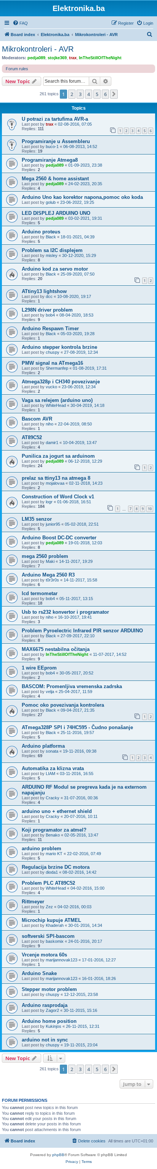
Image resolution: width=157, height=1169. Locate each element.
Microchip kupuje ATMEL (51, 920)
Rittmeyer (33, 901)
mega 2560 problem (45, 556)
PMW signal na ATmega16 (52, 363)
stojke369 (57, 57)
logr (49, 501)
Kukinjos (53, 1026)
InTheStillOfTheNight (100, 57)
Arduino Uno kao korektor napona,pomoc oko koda (82, 197)
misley (52, 255)
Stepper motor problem (49, 989)
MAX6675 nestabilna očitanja (56, 649)
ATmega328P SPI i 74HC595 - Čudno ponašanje (77, 727)
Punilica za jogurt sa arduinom (58, 456)
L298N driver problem (47, 310)
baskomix (55, 941)
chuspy (52, 352)
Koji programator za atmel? (54, 830)
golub (51, 202)
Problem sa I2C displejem (52, 250)
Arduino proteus (41, 232)
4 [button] (88, 94)
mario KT (54, 853)
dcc (49, 296)
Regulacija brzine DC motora (56, 867)
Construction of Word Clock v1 (58, 496)
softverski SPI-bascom (48, 936)
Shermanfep (57, 368)
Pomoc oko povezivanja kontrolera (63, 705)
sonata (52, 751)
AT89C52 (32, 437)
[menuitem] (20, 23)
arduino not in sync (45, 1040)
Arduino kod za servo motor (55, 269)
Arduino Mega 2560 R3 (48, 575)
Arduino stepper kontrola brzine (59, 347)
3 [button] (80, 94)
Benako (53, 835)
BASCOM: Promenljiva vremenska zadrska (72, 686)
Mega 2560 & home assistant (55, 178)
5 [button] (97, 94)
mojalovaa (55, 483)
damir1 (52, 442)
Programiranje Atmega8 (50, 160)
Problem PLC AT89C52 (48, 883)
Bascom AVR (37, 419)
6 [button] (105, 94)
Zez (49, 906)
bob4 (50, 315)
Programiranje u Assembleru (56, 141)
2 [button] (71, 94)
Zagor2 (52, 1010)
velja (50, 691)
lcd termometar (40, 593)
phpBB (58, 1155)
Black (51, 237)
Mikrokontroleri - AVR (38, 49)
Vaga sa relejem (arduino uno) (57, 400)
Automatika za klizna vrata (53, 768)
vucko (51, 386)
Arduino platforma (43, 746)
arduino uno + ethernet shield (57, 811)
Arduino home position (49, 1021)
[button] (114, 94)
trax (73, 57)
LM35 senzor (37, 519)
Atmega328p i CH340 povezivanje (61, 381)
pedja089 (36, 57)
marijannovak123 (61, 960)
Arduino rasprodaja (44, 1005)
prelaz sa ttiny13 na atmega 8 (56, 478)
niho (49, 424)
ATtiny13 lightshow (44, 291)
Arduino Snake (39, 973)
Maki (50, 561)
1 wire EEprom (39, 668)
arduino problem (41, 848)
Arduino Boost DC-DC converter (59, 537)
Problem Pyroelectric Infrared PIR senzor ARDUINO (82, 630)
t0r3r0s (52, 580)
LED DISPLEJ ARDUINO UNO (56, 213)
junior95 (53, 524)
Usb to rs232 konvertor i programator (65, 612)
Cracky (52, 798)
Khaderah (55, 925)
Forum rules (17, 68)
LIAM (50, 773)
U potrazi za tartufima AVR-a (55, 119)
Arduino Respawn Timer (50, 328)
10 (150, 508)
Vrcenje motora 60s (44, 955)
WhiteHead (56, 405)
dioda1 (52, 872)
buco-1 (52, 146)
